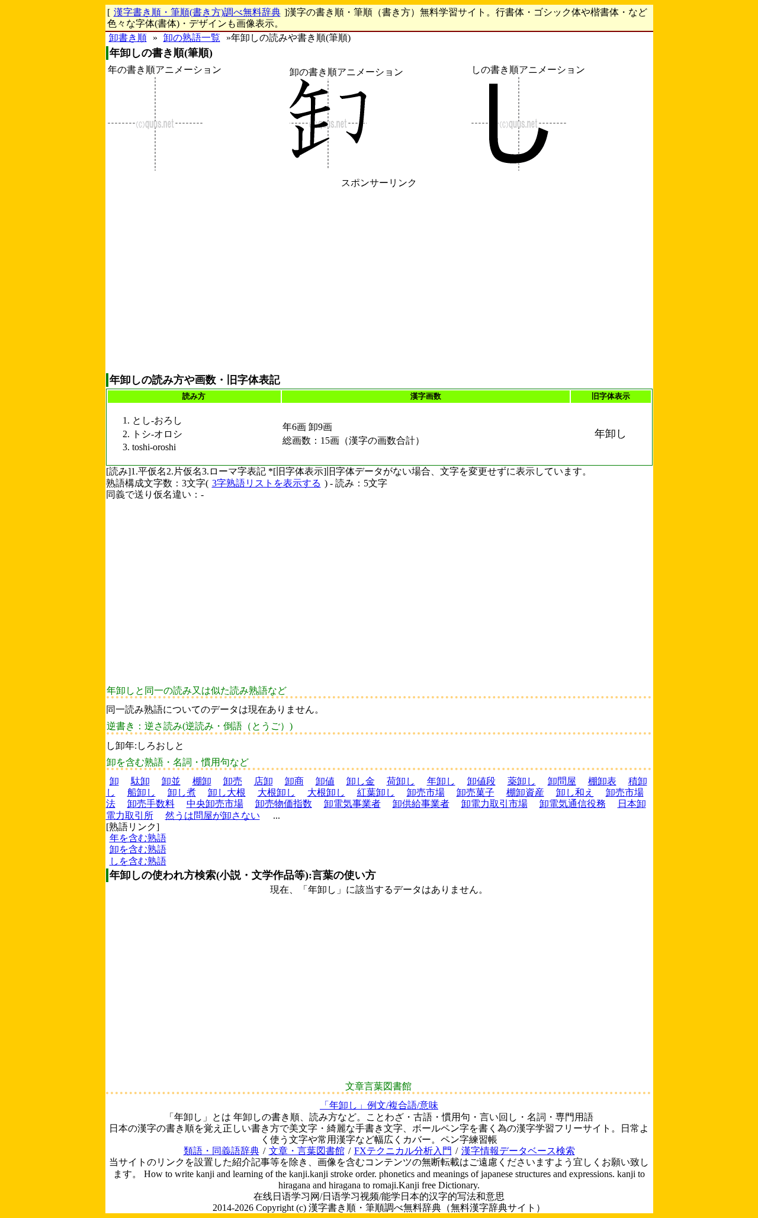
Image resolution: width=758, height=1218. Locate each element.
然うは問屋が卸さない (212, 815)
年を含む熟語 (138, 838)
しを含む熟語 (138, 861)
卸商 (294, 781)
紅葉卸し (376, 792)
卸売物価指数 (283, 804)
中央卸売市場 (215, 804)
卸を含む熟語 (138, 849)
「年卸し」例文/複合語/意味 (379, 1105)
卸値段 (481, 781)
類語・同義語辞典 (221, 1151)
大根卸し (277, 792)
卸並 (171, 781)
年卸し (441, 781)
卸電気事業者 (352, 804)
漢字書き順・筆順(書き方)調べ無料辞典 (197, 12)
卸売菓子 (475, 792)
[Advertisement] (379, 281)
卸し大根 (227, 792)
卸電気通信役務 (572, 804)
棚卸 (201, 781)
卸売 (232, 781)
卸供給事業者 (421, 804)
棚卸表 (602, 781)
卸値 (325, 781)
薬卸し (522, 781)
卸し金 (360, 781)
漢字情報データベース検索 (518, 1151)
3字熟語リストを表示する (266, 483)
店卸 (263, 781)
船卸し (141, 792)
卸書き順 (128, 38)
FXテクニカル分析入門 (403, 1151)
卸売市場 (426, 792)
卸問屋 (562, 781)
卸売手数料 (151, 804)
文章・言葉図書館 (307, 1151)
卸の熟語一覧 (191, 38)
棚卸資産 (525, 792)
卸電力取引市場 (494, 804)
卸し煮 (182, 792)
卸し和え (575, 792)
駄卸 (140, 781)
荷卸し (401, 781)
